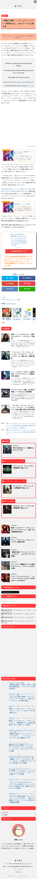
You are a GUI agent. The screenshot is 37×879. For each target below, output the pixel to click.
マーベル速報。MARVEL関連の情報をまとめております (18, 863)
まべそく (18, 6)
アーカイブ (4, 812)
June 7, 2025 (30, 85)
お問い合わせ (18, 872)
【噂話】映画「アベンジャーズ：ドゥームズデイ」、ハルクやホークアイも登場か (23, 554)
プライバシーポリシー (18, 869)
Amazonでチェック (19, 251)
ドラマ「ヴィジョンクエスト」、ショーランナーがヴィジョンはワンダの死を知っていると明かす (23, 578)
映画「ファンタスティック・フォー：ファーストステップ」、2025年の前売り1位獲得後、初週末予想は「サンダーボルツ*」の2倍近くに (21, 425)
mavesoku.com (11, 303)
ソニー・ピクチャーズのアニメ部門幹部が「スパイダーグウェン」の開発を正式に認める (23, 374)
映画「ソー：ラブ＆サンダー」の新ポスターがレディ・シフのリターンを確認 (23, 336)
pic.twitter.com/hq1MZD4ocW (24, 82)
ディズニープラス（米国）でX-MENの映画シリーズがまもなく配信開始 (23, 390)
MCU (4, 299)
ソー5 (15, 299)
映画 (4, 297)
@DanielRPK (10, 82)
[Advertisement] (18, 125)
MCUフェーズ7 (10, 299)
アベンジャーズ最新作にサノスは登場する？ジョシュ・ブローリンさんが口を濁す (23, 566)
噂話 (19, 299)
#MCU (15, 72)
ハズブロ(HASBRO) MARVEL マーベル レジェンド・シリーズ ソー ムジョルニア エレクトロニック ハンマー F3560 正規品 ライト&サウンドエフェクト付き (18, 261)
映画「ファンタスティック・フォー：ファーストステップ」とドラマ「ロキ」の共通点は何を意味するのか (21, 432)
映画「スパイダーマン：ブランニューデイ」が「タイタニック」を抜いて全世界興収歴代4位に (23, 529)
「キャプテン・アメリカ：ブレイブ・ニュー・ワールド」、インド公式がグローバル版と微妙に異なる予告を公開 (23, 407)
